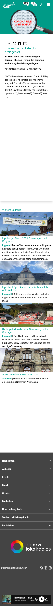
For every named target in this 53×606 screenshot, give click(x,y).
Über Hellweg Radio (12, 509)
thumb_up (46, 599)
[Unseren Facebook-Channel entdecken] (45, 568)
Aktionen (6, 469)
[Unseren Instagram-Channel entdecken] (50, 568)
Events (5, 477)
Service (6, 493)
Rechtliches (8, 525)
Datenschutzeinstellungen (14, 568)
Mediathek (7, 501)
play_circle (41, 599)
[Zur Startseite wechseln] (9, 5)
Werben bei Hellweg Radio (15, 517)
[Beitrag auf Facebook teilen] (19, 43)
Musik (5, 485)
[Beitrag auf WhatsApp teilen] (14, 43)
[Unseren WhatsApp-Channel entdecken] (41, 568)
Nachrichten (8, 461)
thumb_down (36, 599)
